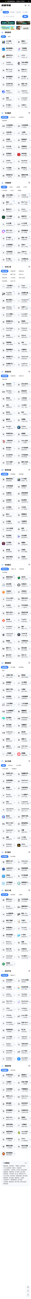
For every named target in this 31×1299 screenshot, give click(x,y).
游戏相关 (21, 569)
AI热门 (4, 187)
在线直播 (4, 572)
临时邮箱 (4, 281)
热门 (3, 36)
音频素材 (14, 768)
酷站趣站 (4, 1070)
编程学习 (13, 975)
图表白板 (4, 277)
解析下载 (13, 274)
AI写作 (25, 187)
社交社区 (13, 117)
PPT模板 (13, 667)
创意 (3, 765)
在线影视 (4, 474)
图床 (3, 670)
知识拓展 (13, 856)
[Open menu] (28, 5)
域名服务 (13, 894)
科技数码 (21, 117)
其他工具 (13, 281)
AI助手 (11, 187)
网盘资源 (4, 379)
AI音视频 (4, 190)
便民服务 (4, 120)
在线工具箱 (22, 277)
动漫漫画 (13, 474)
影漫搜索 (21, 474)
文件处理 (4, 274)
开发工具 (4, 975)
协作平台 (21, 274)
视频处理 (21, 271)
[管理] (28, 1294)
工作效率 (13, 277)
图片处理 (4, 271)
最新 (9, 36)
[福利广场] (28, 1287)
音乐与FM (5, 569)
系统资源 (13, 376)
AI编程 (19, 190)
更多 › (26, 1163)
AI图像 (18, 187)
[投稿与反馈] (28, 1290)
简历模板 (21, 667)
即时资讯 (4, 117)
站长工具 (4, 894)
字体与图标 (5, 768)
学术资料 (4, 856)
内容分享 (21, 376)
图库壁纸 (4, 667)
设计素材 (18, 765)
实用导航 (13, 1070)
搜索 (25, 16)
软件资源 (4, 376)
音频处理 (13, 271)
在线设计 (10, 765)
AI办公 (12, 190)
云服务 (20, 894)
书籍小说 (13, 569)
